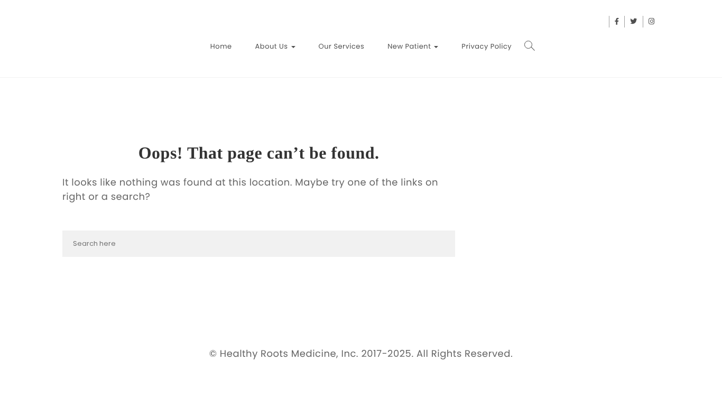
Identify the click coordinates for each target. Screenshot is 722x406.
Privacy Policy (486, 46)
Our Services (342, 46)
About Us (272, 46)
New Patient (410, 46)
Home (221, 46)
